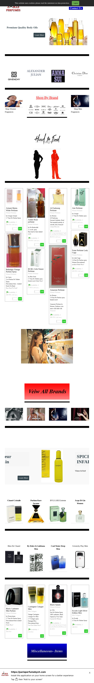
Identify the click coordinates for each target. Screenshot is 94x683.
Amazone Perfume (57, 290)
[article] (36, 217)
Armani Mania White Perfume (12, 209)
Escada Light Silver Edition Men (79, 612)
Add (42, 244)
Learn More (39, 35)
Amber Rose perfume (33, 221)
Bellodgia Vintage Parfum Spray (13, 270)
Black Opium (55, 605)
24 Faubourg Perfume (55, 209)
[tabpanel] (76, 8)
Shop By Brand (47, 98)
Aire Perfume (77, 208)
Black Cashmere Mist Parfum (12, 610)
